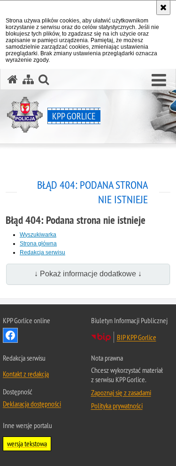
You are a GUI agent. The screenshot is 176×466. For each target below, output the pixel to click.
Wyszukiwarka (38, 234)
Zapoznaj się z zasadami (121, 392)
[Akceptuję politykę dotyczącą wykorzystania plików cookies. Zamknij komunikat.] (163, 7)
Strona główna (38, 243)
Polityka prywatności (117, 405)
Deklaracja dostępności (32, 403)
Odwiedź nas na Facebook (10, 335)
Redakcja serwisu (42, 252)
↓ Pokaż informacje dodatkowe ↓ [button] (88, 274)
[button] (159, 80)
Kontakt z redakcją (26, 373)
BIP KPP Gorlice (136, 337)
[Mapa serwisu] (28, 79)
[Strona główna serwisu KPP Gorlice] (13, 79)
